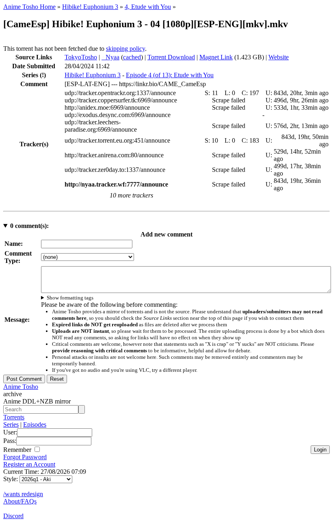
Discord (13, 515)
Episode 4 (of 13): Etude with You (170, 75)
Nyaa (110, 57)
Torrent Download (171, 57)
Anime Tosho (20, 386)
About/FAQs (20, 501)
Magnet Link (216, 57)
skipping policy (125, 48)
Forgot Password (25, 457)
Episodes (34, 424)
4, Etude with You (148, 6)
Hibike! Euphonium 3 (90, 6)
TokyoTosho (81, 57)
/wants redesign (23, 493)
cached (132, 57)
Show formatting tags (70, 298)
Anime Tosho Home (29, 6)
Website (278, 57)
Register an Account (29, 464)
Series (11, 424)
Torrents (13, 417)
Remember (18, 449)
